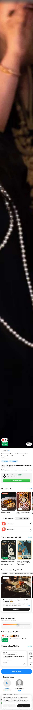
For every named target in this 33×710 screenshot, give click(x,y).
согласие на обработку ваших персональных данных (16, 701)
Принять (23, 706)
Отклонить (9, 706)
